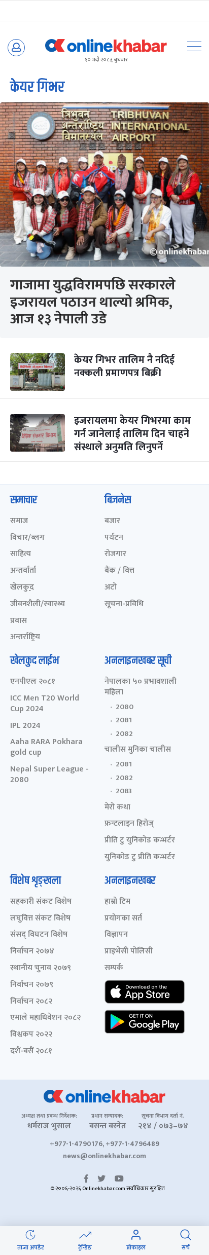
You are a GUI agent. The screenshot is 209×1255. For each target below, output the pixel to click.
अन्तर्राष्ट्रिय (25, 637)
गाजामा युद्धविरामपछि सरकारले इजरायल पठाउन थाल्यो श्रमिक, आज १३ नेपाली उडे (93, 302)
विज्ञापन (116, 935)
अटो (110, 587)
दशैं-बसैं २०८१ (31, 1051)
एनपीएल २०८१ (32, 682)
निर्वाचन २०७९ (31, 985)
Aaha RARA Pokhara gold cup (46, 747)
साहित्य (20, 554)
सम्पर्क (113, 968)
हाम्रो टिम (117, 902)
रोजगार (115, 554)
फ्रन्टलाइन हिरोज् (129, 824)
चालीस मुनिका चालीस (137, 750)
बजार (112, 521)
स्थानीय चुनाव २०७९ (40, 968)
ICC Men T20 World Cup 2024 (44, 704)
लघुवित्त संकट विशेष (40, 918)
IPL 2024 (25, 726)
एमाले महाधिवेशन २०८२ (45, 1018)
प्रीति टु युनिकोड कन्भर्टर (139, 840)
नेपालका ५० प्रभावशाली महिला (140, 687)
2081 (124, 720)
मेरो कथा (117, 807)
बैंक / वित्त (119, 571)
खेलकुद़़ (22, 587)
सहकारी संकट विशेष (41, 902)
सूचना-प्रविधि (124, 604)
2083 (124, 791)
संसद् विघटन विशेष (38, 935)
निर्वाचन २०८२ (31, 1001)
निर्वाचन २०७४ (32, 951)
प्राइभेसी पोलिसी (128, 951)
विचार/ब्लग (27, 538)
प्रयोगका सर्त (123, 918)
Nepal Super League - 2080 (49, 775)
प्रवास (18, 621)
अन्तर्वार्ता (23, 571)
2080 (124, 707)
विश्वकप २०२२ (31, 1034)
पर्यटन (113, 538)
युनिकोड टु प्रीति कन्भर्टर (139, 857)
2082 (124, 734)
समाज (19, 521)
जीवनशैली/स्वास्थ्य (37, 604)
